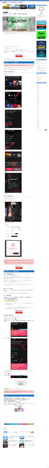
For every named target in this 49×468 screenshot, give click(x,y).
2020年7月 (38, 126)
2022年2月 (38, 96)
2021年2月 (38, 115)
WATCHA (10, 12)
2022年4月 (38, 93)
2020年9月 (38, 123)
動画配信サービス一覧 (5, 12)
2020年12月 (38, 118)
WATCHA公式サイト (19, 312)
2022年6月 (38, 90)
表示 (19, 59)
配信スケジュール (38, 80)
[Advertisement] (11, 40)
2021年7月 (38, 107)
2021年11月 (38, 101)
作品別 (37, 74)
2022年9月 (38, 85)
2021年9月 (38, 104)
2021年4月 (38, 112)
